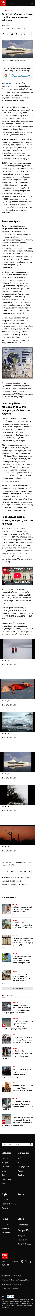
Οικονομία (23, 1153)
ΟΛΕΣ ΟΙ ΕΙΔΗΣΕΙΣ (17, 988)
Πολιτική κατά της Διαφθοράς (11, 1284)
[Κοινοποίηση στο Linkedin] (25, 34)
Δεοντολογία (17, 1276)
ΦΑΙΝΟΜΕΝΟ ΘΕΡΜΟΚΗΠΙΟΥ (12, 881)
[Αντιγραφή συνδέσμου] (30, 34)
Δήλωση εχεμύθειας (23, 1280)
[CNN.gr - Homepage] (3, 3)
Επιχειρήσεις (23, 1167)
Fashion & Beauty (9, 1204)
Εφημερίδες (24, 1230)
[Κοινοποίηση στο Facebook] (3, 34)
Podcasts (23, 1224)
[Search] (31, 1144)
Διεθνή (21, 1175)
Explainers (6, 1232)
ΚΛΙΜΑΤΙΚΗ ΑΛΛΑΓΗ (22, 877)
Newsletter (22, 1240)
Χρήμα (20, 1162)
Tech (4, 1175)
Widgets (21, 1235)
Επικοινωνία (6, 1289)
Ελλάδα (5, 1158)
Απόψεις (5, 1228)
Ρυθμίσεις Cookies (8, 1280)
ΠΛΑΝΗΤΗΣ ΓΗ (24, 885)
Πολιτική (5, 1167)
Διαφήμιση (15, 1289)
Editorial (5, 1224)
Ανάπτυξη (22, 1158)
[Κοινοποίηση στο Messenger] (12, 34)
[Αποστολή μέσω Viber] (16, 34)
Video (21, 1219)
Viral (3, 1183)
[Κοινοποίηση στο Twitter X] (8, 34)
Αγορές (21, 1171)
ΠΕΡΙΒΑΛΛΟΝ (7, 10)
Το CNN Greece (24, 1244)
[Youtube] (8, 1264)
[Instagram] (3, 1264)
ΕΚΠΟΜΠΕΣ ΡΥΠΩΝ (9, 885)
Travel (21, 1194)
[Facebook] (22, 1261)
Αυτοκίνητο (7, 1208)
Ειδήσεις (11, 3)
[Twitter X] (26, 1261)
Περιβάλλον (7, 1179)
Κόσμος (5, 1162)
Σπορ (4, 1171)
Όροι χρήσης (6, 1276)
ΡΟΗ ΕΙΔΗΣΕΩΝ (9, 898)
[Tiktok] (31, 1261)
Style (4, 1194)
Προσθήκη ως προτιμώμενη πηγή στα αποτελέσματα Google (19, 75)
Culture (5, 1199)
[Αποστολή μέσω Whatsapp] (21, 34)
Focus (5, 1219)
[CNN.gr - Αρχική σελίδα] (5, 1256)
